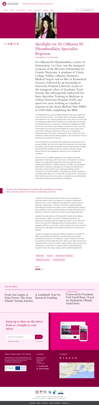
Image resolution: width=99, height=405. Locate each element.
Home (5, 10)
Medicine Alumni (43, 260)
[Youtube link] (67, 358)
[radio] (36, 269)
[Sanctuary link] (37, 392)
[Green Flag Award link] (55, 392)
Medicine (40, 256)
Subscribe (38, 337)
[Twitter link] (60, 358)
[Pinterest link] (76, 358)
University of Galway (64, 256)
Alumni (50, 256)
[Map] (76, 370)
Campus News (59, 260)
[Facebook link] (63, 358)
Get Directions (43, 366)
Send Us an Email (44, 368)
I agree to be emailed (13, 341)
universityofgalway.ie (86, 10)
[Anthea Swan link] (43, 392)
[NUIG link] (73, 358)
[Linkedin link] (70, 358)
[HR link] (50, 392)
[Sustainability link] (60, 392)
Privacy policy (39, 341)
